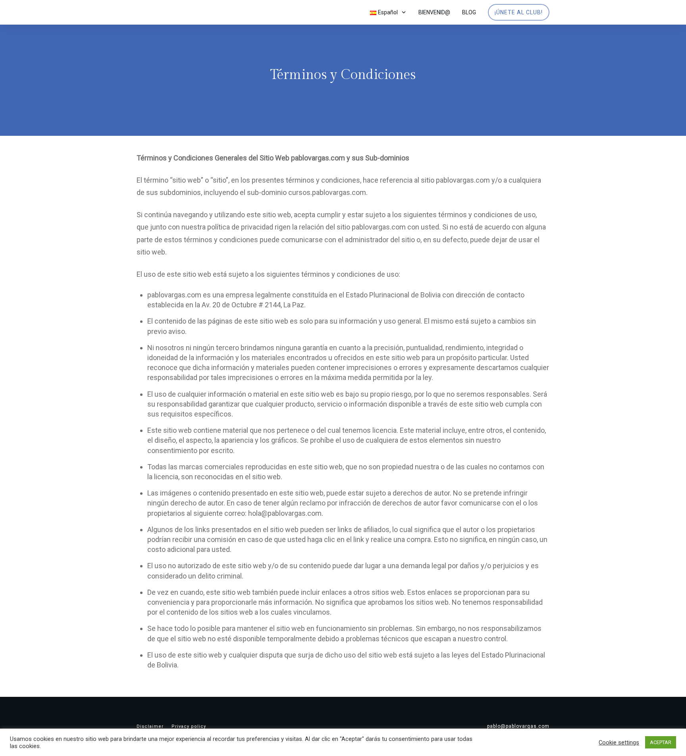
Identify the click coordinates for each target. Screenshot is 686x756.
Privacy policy (189, 726)
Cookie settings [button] (619, 742)
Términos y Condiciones (343, 75)
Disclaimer (150, 726)
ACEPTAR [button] (660, 742)
